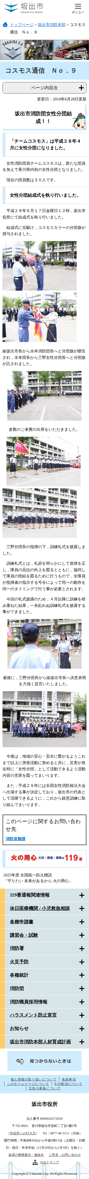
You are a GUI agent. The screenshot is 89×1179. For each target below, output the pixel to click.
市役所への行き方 (23, 1133)
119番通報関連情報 (30, 895)
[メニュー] (78, 8)
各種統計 (19, 975)
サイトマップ (49, 1162)
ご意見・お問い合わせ (65, 1155)
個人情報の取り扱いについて (34, 1079)
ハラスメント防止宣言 (33, 1015)
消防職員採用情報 (28, 1001)
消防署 (17, 948)
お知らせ (19, 1028)
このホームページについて (28, 1084)
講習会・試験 (24, 935)
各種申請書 (21, 921)
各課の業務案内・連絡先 (26, 1155)
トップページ (22, 25)
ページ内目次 (44, 87)
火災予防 (19, 961)
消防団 (17, 988)
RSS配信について (68, 1084)
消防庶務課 (15, 839)
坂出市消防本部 (52, 25)
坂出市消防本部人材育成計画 (40, 1041)
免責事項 (69, 1079)
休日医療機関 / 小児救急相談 (40, 908)
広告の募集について (45, 1088)
